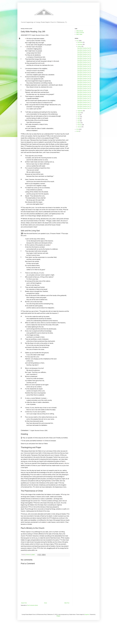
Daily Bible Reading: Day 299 (84, 58)
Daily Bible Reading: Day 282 (84, 92)
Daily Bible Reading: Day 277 (84, 102)
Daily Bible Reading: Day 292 (84, 72)
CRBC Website (79, 31)
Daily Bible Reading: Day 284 (84, 88)
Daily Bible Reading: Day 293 (84, 70)
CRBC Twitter (79, 34)
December (80, 42)
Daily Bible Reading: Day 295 (84, 66)
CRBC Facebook (80, 32)
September (80, 110)
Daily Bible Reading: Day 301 (84, 54)
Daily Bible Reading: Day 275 (84, 106)
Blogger (58, 616)
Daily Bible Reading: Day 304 (84, 48)
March (79, 122)
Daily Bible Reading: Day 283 (84, 90)
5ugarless (87, 614)
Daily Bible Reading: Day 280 (84, 96)
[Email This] (38, 555)
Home (45, 603)
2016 (77, 129)
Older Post (66, 603)
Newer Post (24, 603)
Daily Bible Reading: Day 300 (84, 56)
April (79, 120)
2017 (77, 40)
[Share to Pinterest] (45, 555)
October (79, 46)
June (79, 116)
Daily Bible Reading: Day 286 (84, 84)
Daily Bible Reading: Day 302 (84, 52)
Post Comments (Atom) (32, 605)
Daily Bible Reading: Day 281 (84, 94)
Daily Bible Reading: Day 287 (84, 82)
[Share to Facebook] (43, 555)
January (80, 126)
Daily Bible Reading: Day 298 (84, 60)
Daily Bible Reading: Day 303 (84, 50)
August (79, 112)
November (80, 44)
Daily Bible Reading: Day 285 (84, 86)
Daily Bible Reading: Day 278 (84, 100)
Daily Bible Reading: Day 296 (84, 64)
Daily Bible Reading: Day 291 (84, 74)
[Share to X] (41, 555)
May (79, 118)
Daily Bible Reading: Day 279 (84, 98)
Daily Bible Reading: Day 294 (84, 68)
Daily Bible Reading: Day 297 (84, 62)
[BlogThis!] (40, 555)
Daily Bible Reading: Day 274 (84, 108)
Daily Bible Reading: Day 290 (84, 76)
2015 (77, 131)
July (79, 114)
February (80, 124)
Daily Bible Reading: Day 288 (84, 80)
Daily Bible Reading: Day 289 (84, 78)
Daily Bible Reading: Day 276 (84, 104)
